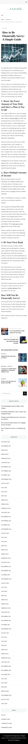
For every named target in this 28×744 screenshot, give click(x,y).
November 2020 (6, 670)
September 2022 (6, 579)
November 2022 (6, 570)
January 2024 (5, 512)
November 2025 (6, 446)
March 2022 (5, 604)
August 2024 (5, 483)
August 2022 (5, 583)
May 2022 (4, 595)
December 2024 (6, 466)
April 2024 (4, 500)
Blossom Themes (22, 738)
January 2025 (5, 462)
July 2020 (4, 678)
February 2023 (6, 558)
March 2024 (5, 504)
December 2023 (6, 516)
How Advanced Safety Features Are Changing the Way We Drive (13, 423)
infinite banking (12, 288)
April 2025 (4, 450)
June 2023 (4, 541)
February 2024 (6, 508)
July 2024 (4, 487)
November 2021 (6, 620)
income (13, 191)
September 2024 (6, 479)
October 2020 (5, 674)
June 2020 (4, 682)
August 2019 (5, 699)
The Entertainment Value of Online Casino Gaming (12, 407)
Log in (3, 715)
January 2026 (5, 441)
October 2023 (5, 525)
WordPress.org (6, 727)
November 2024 (6, 471)
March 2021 (5, 653)
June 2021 (4, 641)
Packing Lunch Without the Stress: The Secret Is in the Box (13, 418)
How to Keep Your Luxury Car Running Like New (13, 429)
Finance (4, 28)
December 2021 (6, 616)
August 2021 (5, 633)
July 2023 (4, 537)
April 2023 (4, 549)
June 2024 (4, 491)
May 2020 (4, 687)
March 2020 (5, 691)
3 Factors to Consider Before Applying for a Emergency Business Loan (8, 370)
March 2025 (5, 454)
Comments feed (6, 723)
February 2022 (6, 608)
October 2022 (5, 574)
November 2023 (6, 520)
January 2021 (5, 662)
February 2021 (6, 658)
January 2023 (5, 562)
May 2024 (4, 495)
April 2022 (4, 599)
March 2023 (5, 554)
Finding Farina (16, 735)
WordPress (17, 740)
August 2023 (5, 533)
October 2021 (5, 624)
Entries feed (5, 719)
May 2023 (4, 545)
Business (3, 366)
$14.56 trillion (14, 118)
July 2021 (4, 637)
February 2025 (6, 458)
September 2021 (6, 628)
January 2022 (5, 612)
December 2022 (6, 566)
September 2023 (6, 529)
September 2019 (6, 695)
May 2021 (4, 645)
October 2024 (5, 475)
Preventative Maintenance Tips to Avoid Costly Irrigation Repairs (13, 412)
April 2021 (4, 649)
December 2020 (6, 666)
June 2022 (4, 591)
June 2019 (4, 703)
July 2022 (4, 587)
